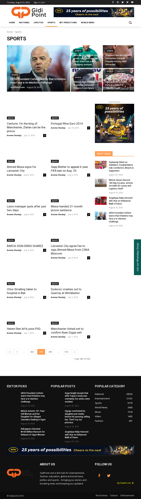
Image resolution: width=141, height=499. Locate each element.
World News (101, 495)
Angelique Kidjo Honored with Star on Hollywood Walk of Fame (120, 201)
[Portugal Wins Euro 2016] (70, 109)
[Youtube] (132, 2)
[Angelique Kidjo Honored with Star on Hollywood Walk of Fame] (101, 201)
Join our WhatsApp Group (137, 257)
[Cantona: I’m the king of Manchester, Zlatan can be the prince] (26, 109)
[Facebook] (113, 2)
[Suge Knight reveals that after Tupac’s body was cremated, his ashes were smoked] (57, 396)
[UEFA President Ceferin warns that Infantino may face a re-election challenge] (38, 68)
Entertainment (127, 495)
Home (10, 31)
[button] (130, 23)
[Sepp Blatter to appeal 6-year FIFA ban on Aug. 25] (70, 153)
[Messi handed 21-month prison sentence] (70, 192)
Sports (15, 75)
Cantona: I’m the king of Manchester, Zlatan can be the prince (26, 127)
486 (50, 351)
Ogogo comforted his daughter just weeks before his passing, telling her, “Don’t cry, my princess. (77, 417)
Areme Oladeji (14, 135)
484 (32, 351)
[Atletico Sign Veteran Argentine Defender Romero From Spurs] (86, 80)
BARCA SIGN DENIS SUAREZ (25, 246)
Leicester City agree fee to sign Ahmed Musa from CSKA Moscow (70, 249)
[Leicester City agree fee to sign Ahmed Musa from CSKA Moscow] (70, 232)
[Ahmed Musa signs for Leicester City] (26, 153)
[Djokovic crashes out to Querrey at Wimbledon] (70, 275)
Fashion (114, 495)
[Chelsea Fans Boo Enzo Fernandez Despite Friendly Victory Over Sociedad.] (118, 56)
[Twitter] (123, 2)
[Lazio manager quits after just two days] (26, 192)
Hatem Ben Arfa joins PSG (24, 328)
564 (66, 351)
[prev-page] (10, 352)
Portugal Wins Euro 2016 (67, 123)
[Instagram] (118, 2)
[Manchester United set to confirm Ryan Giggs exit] (70, 315)
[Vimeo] (127, 2)
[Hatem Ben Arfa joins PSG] (26, 315)
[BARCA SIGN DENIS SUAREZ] (26, 232)
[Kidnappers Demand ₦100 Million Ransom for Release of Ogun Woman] (13, 432)
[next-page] (75, 352)
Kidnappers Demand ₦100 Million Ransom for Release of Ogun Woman (33, 432)
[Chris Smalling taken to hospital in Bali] (26, 275)
